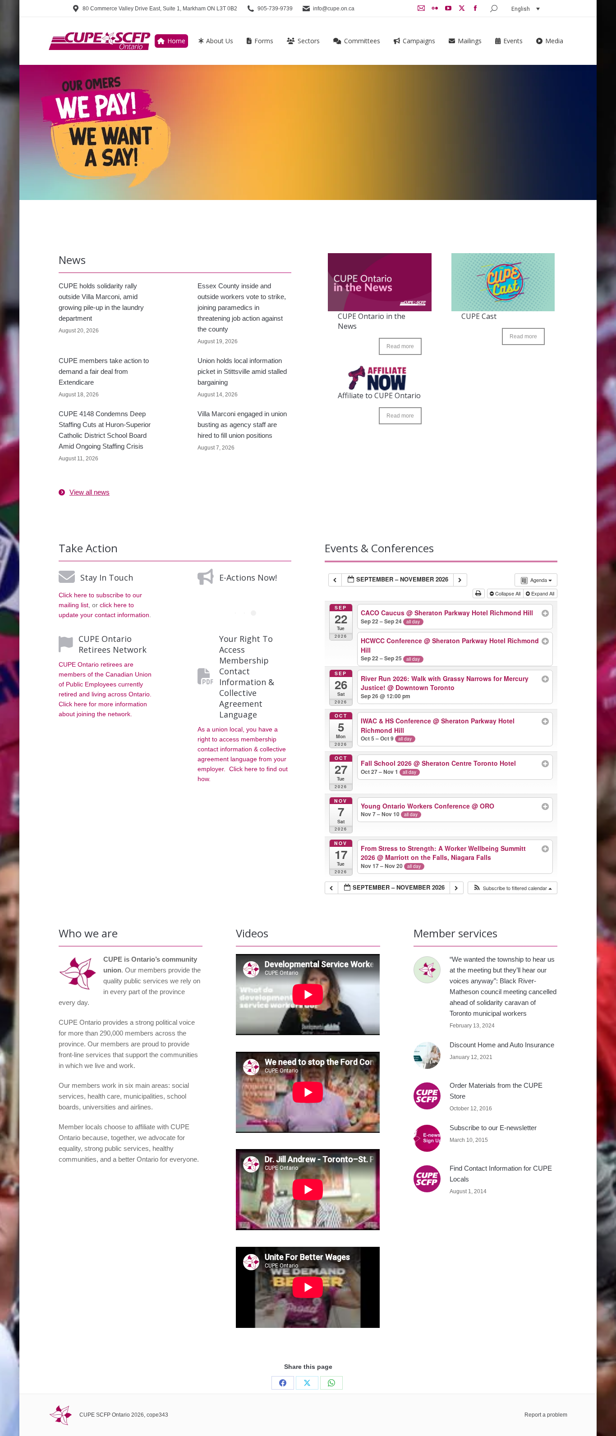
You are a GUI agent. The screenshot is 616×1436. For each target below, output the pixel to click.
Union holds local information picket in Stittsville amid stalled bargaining (242, 371)
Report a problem (545, 1415)
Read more (400, 346)
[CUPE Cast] (503, 282)
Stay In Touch (106, 577)
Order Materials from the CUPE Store (496, 1091)
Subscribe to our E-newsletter (493, 1128)
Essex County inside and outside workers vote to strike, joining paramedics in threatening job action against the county (242, 307)
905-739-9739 (275, 8)
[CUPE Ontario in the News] (380, 282)
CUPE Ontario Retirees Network (112, 644)
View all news (89, 492)
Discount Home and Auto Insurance (502, 1045)
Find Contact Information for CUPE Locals (501, 1173)
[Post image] (427, 969)
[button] (512, 888)
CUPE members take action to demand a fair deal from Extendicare (104, 371)
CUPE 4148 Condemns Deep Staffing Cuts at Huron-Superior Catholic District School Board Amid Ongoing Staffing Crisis (105, 430)
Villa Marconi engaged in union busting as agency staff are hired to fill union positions (242, 424)
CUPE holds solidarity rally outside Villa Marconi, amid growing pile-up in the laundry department (101, 302)
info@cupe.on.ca (333, 8)
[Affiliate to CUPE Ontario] (380, 378)
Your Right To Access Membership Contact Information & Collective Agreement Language (246, 676)
